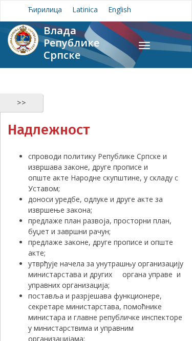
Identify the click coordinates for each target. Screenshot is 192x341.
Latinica (85, 9)
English (119, 9)
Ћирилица (45, 9)
